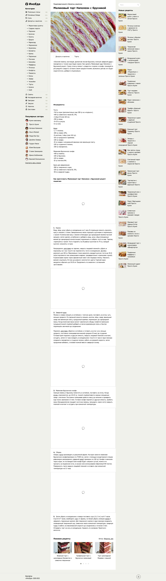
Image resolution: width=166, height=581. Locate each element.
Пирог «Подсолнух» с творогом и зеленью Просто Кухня (128, 73)
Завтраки (31, 100)
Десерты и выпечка (62, 56)
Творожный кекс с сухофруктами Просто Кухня (134, 194)
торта (61, 455)
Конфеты (32, 70)
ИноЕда (34, 3)
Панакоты (32, 73)
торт (101, 64)
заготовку (64, 331)
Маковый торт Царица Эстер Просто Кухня (132, 224)
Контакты (28, 576)
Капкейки (32, 62)
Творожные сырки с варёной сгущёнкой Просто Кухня (130, 121)
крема (107, 519)
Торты (76, 56)
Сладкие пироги (34, 28)
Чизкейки (32, 82)
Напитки (31, 106)
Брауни (31, 40)
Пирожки (32, 31)
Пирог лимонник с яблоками (133, 101)
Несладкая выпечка (35, 97)
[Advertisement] (83, 87)
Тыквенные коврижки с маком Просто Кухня (133, 83)
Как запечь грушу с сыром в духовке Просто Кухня (133, 152)
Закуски (30, 103)
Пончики (32, 59)
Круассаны (32, 48)
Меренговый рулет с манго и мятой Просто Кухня (129, 17)
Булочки (31, 34)
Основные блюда (34, 15)
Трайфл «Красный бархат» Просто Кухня (133, 110)
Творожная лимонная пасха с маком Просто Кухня (129, 50)
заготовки (67, 248)
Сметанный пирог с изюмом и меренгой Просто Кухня (129, 163)
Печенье (32, 68)
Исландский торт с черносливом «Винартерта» (134, 245)
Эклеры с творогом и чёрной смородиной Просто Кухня (128, 142)
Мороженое (33, 45)
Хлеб (30, 90)
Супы (30, 18)
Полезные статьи (34, 12)
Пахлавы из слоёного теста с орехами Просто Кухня (129, 235)
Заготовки (31, 109)
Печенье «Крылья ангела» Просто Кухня (133, 39)
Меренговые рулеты (36, 26)
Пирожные (32, 56)
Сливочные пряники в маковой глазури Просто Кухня (129, 214)
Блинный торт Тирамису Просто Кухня (133, 131)
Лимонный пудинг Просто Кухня (133, 265)
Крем (55, 128)
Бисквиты (32, 51)
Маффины (32, 65)
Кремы (31, 54)
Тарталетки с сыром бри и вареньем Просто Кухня (129, 184)
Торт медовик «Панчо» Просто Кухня (133, 93)
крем (110, 62)
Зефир (31, 79)
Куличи (31, 87)
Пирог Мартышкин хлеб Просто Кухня (134, 203)
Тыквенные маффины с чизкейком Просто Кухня (127, 256)
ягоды (56, 395)
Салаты (30, 94)
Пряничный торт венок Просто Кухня (133, 173)
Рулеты (31, 37)
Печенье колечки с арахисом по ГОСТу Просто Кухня (129, 29)
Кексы (31, 76)
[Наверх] (138, 577)
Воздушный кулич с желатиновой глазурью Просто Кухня (129, 61)
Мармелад (32, 42)
